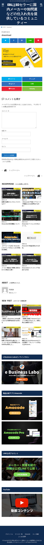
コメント (5, 111)
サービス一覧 (19, 534)
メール (5, 138)
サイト (4, 146)
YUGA (11, 290)
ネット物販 (36, 534)
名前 (4, 131)
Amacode (27, 534)
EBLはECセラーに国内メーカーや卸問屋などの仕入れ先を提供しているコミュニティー (22, 14)
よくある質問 (22, 536)
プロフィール (9, 534)
